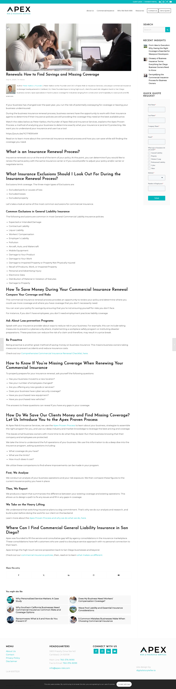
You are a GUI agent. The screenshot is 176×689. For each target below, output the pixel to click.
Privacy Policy (13, 658)
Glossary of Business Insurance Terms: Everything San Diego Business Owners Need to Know (159, 64)
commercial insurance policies (37, 555)
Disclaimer (11, 661)
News (22, 80)
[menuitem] (137, 1)
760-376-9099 (70, 663)
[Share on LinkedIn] (68, 575)
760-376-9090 (67, 660)
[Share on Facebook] (18, 575)
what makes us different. (90, 555)
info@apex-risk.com (59, 668)
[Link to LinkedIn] (160, 2)
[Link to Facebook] (167, 2)
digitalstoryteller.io (146, 670)
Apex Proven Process (64, 425)
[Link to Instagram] (163, 2)
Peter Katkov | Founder (32, 86)
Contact (10, 654)
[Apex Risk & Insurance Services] (18, 11)
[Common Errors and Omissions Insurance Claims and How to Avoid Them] (174, 344)
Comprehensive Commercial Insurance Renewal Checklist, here (54, 353)
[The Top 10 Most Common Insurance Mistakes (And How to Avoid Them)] (2, 344)
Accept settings (124, 684)
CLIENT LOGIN (137, 2)
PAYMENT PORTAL (151, 2)
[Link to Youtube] (171, 2)
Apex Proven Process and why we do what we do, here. (57, 518)
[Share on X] (43, 575)
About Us (11, 651)
